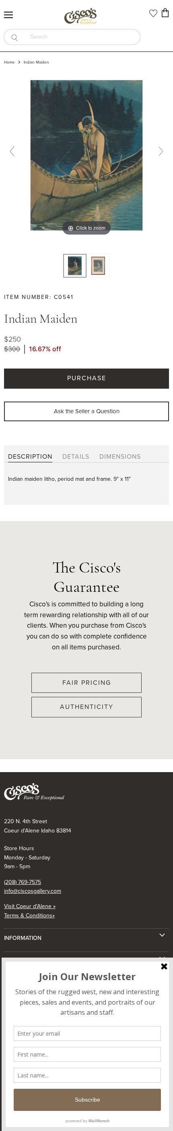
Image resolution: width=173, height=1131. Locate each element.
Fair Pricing (86, 682)
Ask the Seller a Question (86, 411)
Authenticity (86, 706)
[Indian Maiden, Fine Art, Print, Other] (74, 266)
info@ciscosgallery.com (32, 891)
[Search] (14, 37)
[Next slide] (161, 151)
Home (9, 62)
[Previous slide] (12, 151)
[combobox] (82, 37)
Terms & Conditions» (29, 915)
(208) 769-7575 (22, 882)
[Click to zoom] (86, 154)
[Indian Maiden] (98, 266)
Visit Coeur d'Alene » (30, 906)
